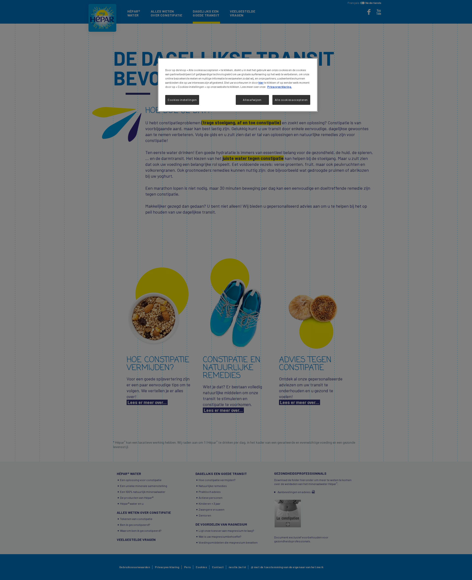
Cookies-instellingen (182, 99)
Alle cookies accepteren (291, 99)
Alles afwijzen (252, 99)
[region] (238, 85)
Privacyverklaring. (279, 86)
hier (261, 82)
